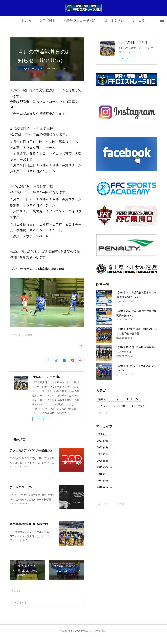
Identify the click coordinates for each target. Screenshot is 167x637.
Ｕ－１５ (138, 20)
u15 (138, 405)
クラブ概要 (47, 20)
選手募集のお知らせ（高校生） (30, 524)
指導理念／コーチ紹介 (80, 20)
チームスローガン (21, 487)
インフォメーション (31, 68)
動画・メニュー (110, 399)
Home (26, 20)
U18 (133, 399)
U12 (104, 412)
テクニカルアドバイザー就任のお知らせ (35, 450)
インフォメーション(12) (21, 335)
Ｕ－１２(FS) (114, 20)
